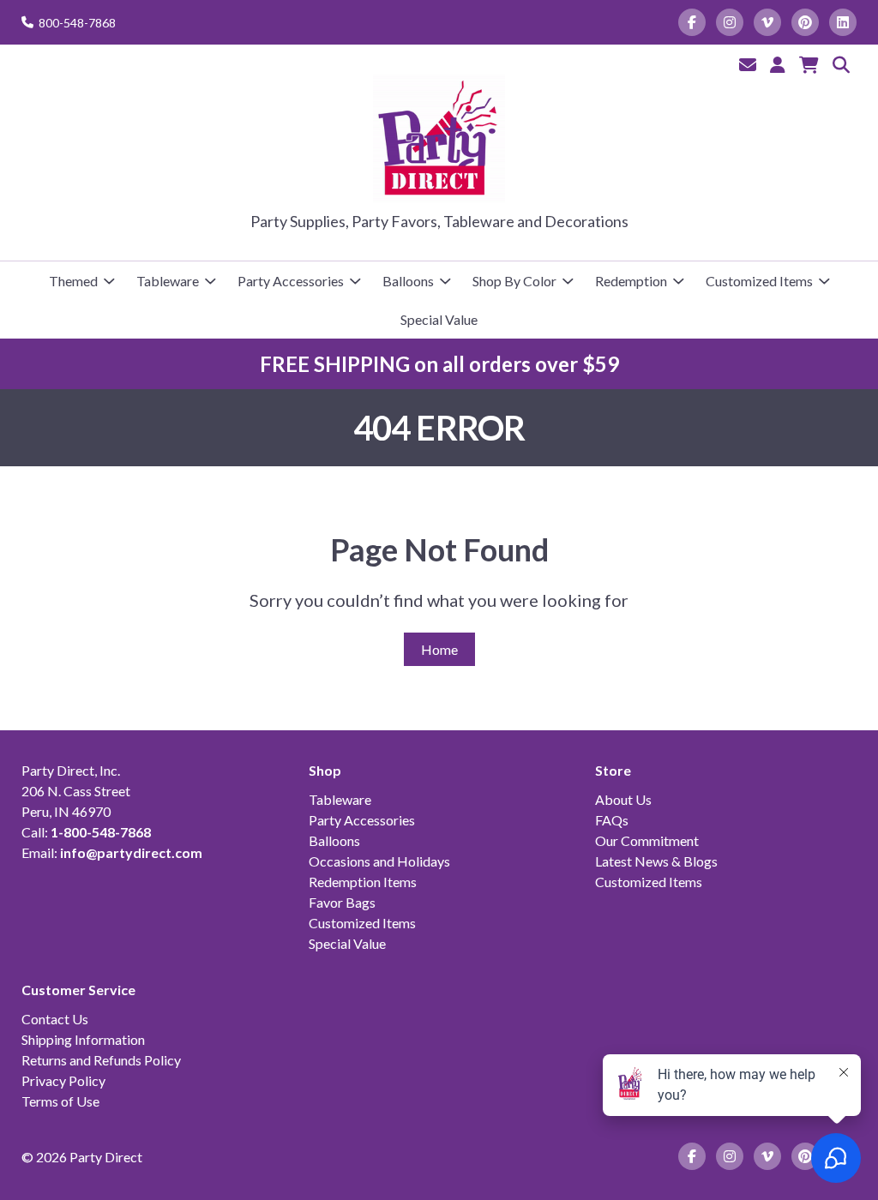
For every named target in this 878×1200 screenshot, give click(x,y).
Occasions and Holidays (379, 861)
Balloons (408, 281)
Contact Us (54, 1019)
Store (613, 770)
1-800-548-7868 (101, 832)
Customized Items (759, 281)
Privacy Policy (63, 1080)
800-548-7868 (77, 22)
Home (439, 649)
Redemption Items (363, 881)
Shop (325, 770)
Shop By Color (514, 281)
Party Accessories (291, 281)
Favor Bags (342, 902)
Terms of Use (60, 1101)
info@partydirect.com (131, 852)
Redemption (631, 281)
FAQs (611, 820)
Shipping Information (83, 1039)
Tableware (167, 281)
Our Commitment (647, 840)
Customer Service (78, 989)
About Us (623, 799)
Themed (73, 281)
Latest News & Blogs (656, 861)
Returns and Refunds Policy (101, 1060)
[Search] (841, 64)
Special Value (439, 319)
